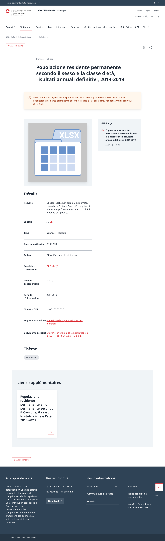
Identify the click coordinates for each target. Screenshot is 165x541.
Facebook (54, 486)
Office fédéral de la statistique (51, 10)
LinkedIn (68, 491)
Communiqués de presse (100, 493)
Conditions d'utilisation (15, 537)
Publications (93, 486)
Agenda (91, 500)
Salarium (132, 486)
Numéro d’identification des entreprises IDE (140, 506)
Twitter (69, 486)
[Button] (51, 432)
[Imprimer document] (144, 48)
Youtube (54, 491)
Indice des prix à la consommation (137, 495)
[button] (11, 27)
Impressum (31, 537)
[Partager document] (150, 48)
